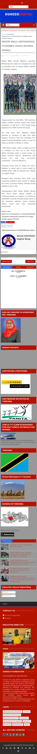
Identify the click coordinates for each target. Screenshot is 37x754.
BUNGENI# (10, 222)
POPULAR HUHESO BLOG (6, 541)
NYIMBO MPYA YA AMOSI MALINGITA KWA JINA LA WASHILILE (19, 570)
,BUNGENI (26, 55)
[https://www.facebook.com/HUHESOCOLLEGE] (18, 1)
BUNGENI (10, 34)
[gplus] (10, 748)
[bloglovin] (18, 748)
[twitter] (22, 2)
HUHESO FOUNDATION (12, 715)
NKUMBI (8, 618)
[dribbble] (22, 748)
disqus (18, 267)
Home (4, 34)
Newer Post (6, 261)
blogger (6, 267)
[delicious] (18, 751)
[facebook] (2, 748)
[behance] (29, 748)
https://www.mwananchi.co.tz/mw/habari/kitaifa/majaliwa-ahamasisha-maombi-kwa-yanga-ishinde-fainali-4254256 (18, 216)
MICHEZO (7, 724)
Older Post (30, 261)
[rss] (25, 748)
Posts (5, 592)
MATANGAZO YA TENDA (12, 721)
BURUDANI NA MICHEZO (12, 711)
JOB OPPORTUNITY (11, 718)
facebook (30, 267)
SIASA (27, 724)
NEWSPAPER (17, 724)
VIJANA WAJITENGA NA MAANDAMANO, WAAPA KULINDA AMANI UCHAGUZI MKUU (23, 562)
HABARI (26, 711)
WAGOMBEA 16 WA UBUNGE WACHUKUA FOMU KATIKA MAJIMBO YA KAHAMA (21, 554)
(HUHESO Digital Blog (12, 615)
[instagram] (33, 748)
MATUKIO (26, 721)
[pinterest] (14, 748)
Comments (7, 596)
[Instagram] (14, 1)
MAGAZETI (24, 718)
